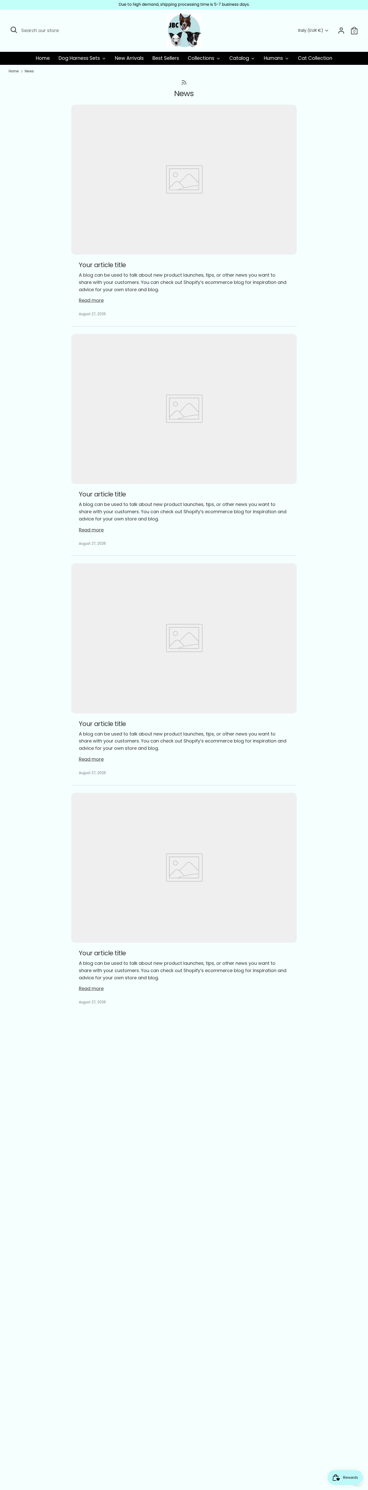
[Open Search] (14, 30)
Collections (202, 58)
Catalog (239, 58)
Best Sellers (165, 58)
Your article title (102, 264)
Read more (91, 300)
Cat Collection (315, 58)
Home (43, 58)
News (29, 71)
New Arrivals (129, 58)
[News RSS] (184, 82)
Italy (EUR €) (310, 30)
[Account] (341, 31)
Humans (274, 58)
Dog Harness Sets (80, 58)
